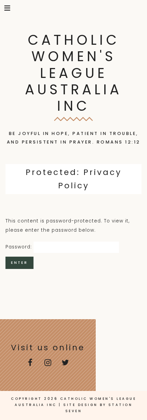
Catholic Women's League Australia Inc (73, 73)
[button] (8, 8)
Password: (19, 247)
